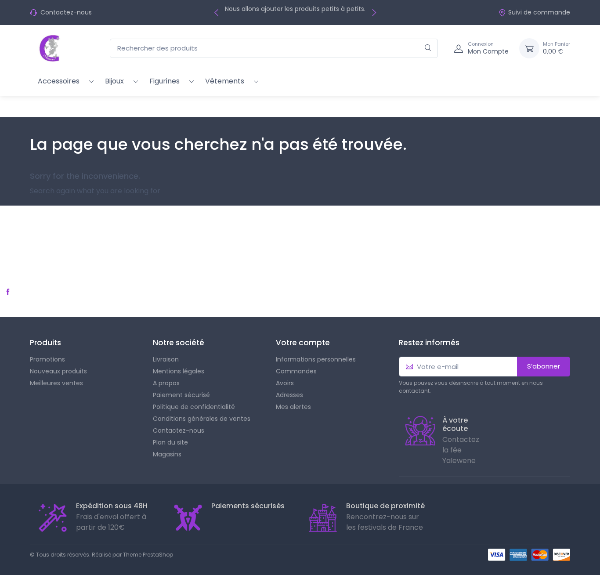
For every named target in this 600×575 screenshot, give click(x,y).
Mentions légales (178, 371)
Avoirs (285, 383)
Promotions (47, 359)
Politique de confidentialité (194, 406)
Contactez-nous (66, 12)
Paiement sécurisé (181, 395)
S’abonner (543, 366)
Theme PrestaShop (148, 554)
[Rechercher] (428, 48)
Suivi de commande (539, 12)
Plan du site (170, 442)
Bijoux (114, 81)
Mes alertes (293, 406)
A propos (166, 383)
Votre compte (303, 342)
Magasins (167, 454)
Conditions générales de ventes (201, 418)
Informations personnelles (316, 359)
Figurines (164, 81)
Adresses (289, 395)
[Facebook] (8, 292)
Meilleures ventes (56, 383)
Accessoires (59, 81)
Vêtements (224, 81)
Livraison (166, 359)
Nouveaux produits (58, 371)
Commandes (296, 371)
